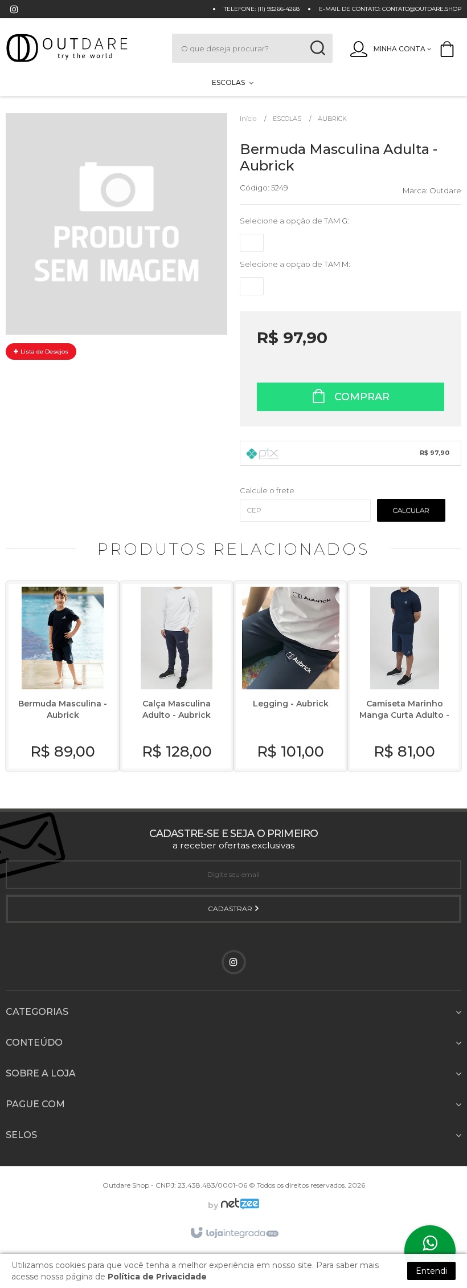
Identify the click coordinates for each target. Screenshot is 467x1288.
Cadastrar (231, 908)
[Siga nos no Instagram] (14, 10)
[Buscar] (317, 48)
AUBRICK (332, 119)
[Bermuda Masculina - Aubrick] (63, 676)
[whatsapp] (430, 1251)
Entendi (431, 1271)
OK (411, 510)
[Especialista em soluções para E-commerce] (238, 1205)
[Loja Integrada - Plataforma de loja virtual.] (233, 1233)
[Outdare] (77, 48)
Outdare (445, 190)
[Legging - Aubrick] (290, 676)
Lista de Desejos (43, 351)
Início (248, 119)
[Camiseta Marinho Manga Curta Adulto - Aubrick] (404, 676)
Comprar (360, 397)
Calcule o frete (267, 490)
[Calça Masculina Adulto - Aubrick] (176, 676)
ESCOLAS (287, 119)
